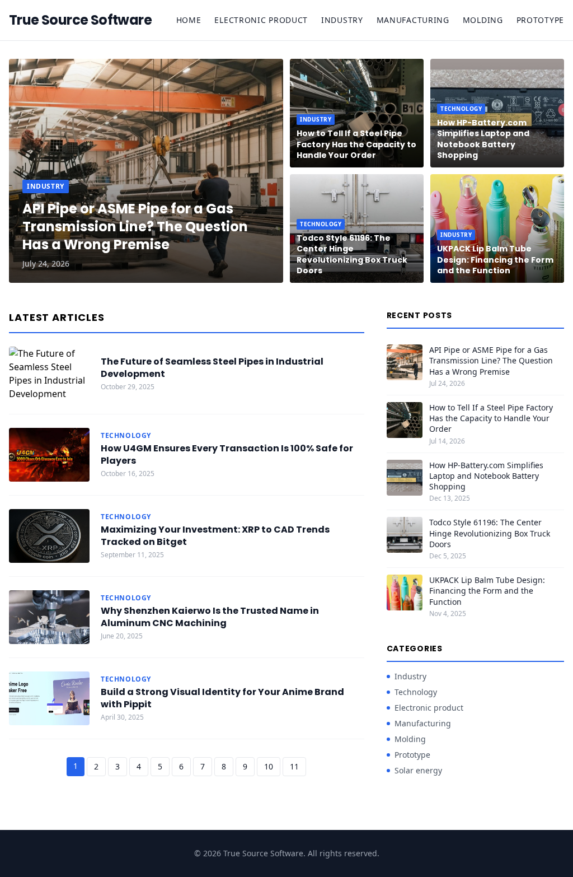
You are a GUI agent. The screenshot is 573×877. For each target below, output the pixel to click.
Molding (483, 20)
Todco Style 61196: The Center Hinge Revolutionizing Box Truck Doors (352, 254)
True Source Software (80, 20)
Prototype (540, 20)
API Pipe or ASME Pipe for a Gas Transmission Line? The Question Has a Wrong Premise (135, 226)
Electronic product (261, 20)
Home (188, 20)
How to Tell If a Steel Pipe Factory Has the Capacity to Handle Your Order (356, 144)
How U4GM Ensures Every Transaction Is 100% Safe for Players (227, 454)
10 (268, 766)
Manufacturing (413, 20)
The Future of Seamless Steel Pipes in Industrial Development (212, 367)
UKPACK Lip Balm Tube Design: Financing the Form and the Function (495, 259)
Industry (342, 20)
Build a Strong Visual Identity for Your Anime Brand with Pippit (222, 698)
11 (294, 766)
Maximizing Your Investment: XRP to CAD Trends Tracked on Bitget (215, 535)
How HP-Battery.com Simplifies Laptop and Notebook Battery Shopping (483, 139)
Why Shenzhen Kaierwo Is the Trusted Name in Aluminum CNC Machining (210, 616)
